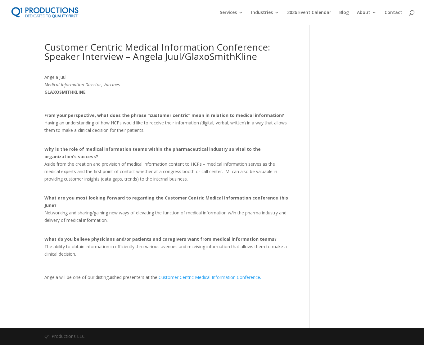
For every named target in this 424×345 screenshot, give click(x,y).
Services (228, 12)
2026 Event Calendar (309, 12)
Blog (344, 12)
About (363, 12)
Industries (262, 12)
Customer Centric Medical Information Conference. (210, 277)
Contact (393, 12)
